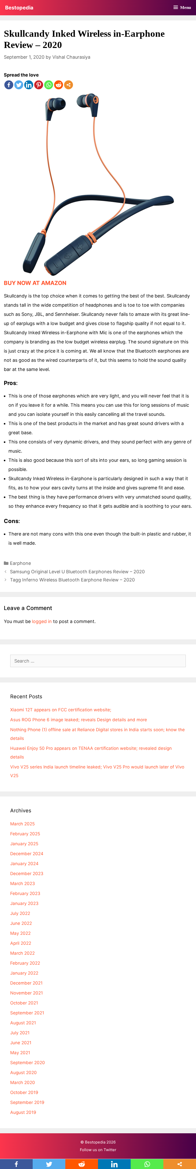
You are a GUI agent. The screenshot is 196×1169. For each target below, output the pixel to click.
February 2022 (25, 963)
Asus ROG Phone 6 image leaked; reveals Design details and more (78, 719)
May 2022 (20, 933)
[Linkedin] (28, 84)
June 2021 (20, 1042)
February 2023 (25, 893)
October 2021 (24, 1002)
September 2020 (27, 1062)
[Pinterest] (38, 84)
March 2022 (22, 953)
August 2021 (23, 1022)
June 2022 (21, 923)
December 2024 (26, 853)
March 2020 (22, 1082)
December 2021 (26, 983)
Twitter (110, 1149)
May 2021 (20, 1052)
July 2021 (20, 1032)
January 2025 (24, 843)
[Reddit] (58, 84)
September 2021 (27, 1012)
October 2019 (24, 1092)
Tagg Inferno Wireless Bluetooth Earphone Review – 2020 (72, 579)
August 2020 (23, 1072)
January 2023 (24, 903)
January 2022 (24, 973)
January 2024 (24, 863)
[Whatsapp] (48, 84)
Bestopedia (19, 8)
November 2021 (26, 993)
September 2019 (27, 1102)
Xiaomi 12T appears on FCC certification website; (60, 709)
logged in (42, 621)
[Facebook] (8, 84)
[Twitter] (18, 84)
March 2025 (22, 823)
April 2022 (20, 943)
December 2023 (26, 873)
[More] (68, 84)
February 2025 (25, 833)
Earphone (20, 563)
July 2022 (20, 913)
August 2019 (23, 1112)
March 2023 (22, 883)
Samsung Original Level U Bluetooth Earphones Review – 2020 (77, 571)
